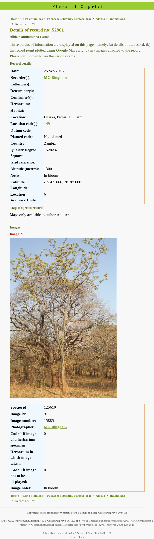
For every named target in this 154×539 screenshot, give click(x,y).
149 (47, 124)
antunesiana (117, 18)
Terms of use (77, 536)
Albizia (100, 18)
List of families (33, 18)
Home (15, 18)
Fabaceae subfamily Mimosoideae (69, 18)
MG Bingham (55, 77)
